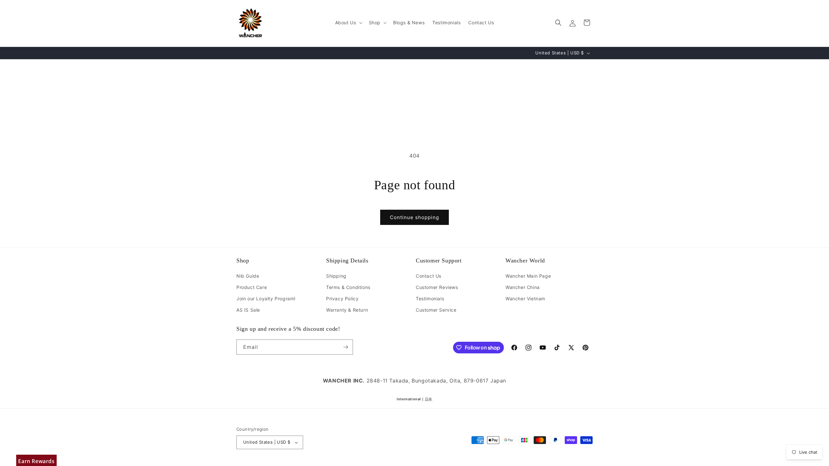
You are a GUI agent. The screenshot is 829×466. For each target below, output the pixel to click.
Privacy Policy (342, 298)
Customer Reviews (437, 287)
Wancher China (522, 287)
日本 (428, 399)
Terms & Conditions (348, 287)
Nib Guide (247, 276)
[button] (348, 22)
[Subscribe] (345, 347)
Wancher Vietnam (525, 298)
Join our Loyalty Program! (266, 298)
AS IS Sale (248, 310)
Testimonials (430, 298)
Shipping (336, 276)
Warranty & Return (347, 310)
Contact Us (428, 276)
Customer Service (436, 310)
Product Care (251, 287)
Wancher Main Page (528, 276)
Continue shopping (414, 217)
